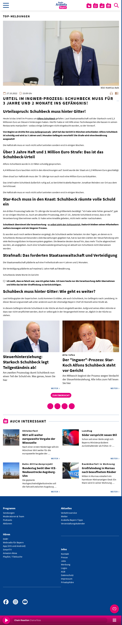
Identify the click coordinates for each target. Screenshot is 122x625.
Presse (64, 557)
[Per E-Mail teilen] (72, 406)
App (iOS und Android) (14, 545)
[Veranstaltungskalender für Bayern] (108, 6)
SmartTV (7, 549)
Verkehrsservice (69, 512)
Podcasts (7, 519)
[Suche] (116, 5)
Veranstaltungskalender (73, 523)
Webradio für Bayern (13, 542)
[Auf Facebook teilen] (50, 406)
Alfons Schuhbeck (46, 118)
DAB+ (5, 538)
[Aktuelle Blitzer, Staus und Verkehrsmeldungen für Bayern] (102, 6)
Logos (64, 568)
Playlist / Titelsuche (12, 556)
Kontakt (65, 553)
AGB (63, 571)
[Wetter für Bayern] (89, 6)
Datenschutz (67, 575)
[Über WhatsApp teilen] (65, 406)
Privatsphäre (67, 582)
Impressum (66, 578)
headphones (111, 93)
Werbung (65, 564)
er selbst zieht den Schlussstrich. (64, 224)
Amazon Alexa (10, 553)
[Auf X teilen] (57, 406)
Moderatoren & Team (13, 516)
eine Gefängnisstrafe (40, 131)
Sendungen (9, 512)
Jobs (63, 560)
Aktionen (7, 523)
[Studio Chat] (95, 6)
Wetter (64, 516)
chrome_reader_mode (116, 93)
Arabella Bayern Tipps (72, 519)
